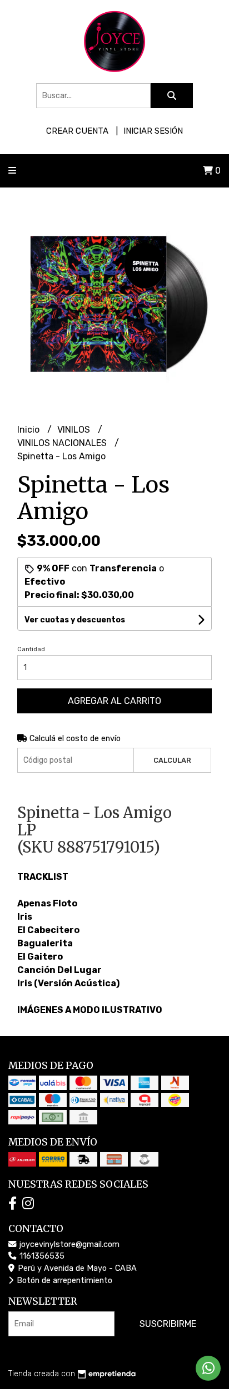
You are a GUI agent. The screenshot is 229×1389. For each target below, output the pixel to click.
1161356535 (40, 1256)
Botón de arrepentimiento (63, 1280)
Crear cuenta (77, 131)
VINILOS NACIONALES (63, 443)
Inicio (29, 429)
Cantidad (31, 649)
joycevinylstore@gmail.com (68, 1244)
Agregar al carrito (114, 701)
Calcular (172, 760)
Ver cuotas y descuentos (74, 620)
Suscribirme (168, 1324)
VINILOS (74, 429)
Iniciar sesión (153, 131)
